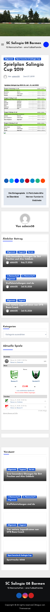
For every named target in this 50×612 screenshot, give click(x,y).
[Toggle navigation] (2, 44)
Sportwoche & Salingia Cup (28, 59)
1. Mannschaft (13, 276)
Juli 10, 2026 (26, 287)
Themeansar (24, 608)
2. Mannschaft (28, 276)
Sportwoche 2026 (16, 560)
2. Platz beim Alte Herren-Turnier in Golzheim (34, 197)
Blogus (38, 605)
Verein (30, 252)
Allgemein (9, 59)
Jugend (21, 252)
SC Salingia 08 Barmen (23, 43)
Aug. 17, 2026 (26, 262)
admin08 (16, 77)
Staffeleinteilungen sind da (20, 283)
